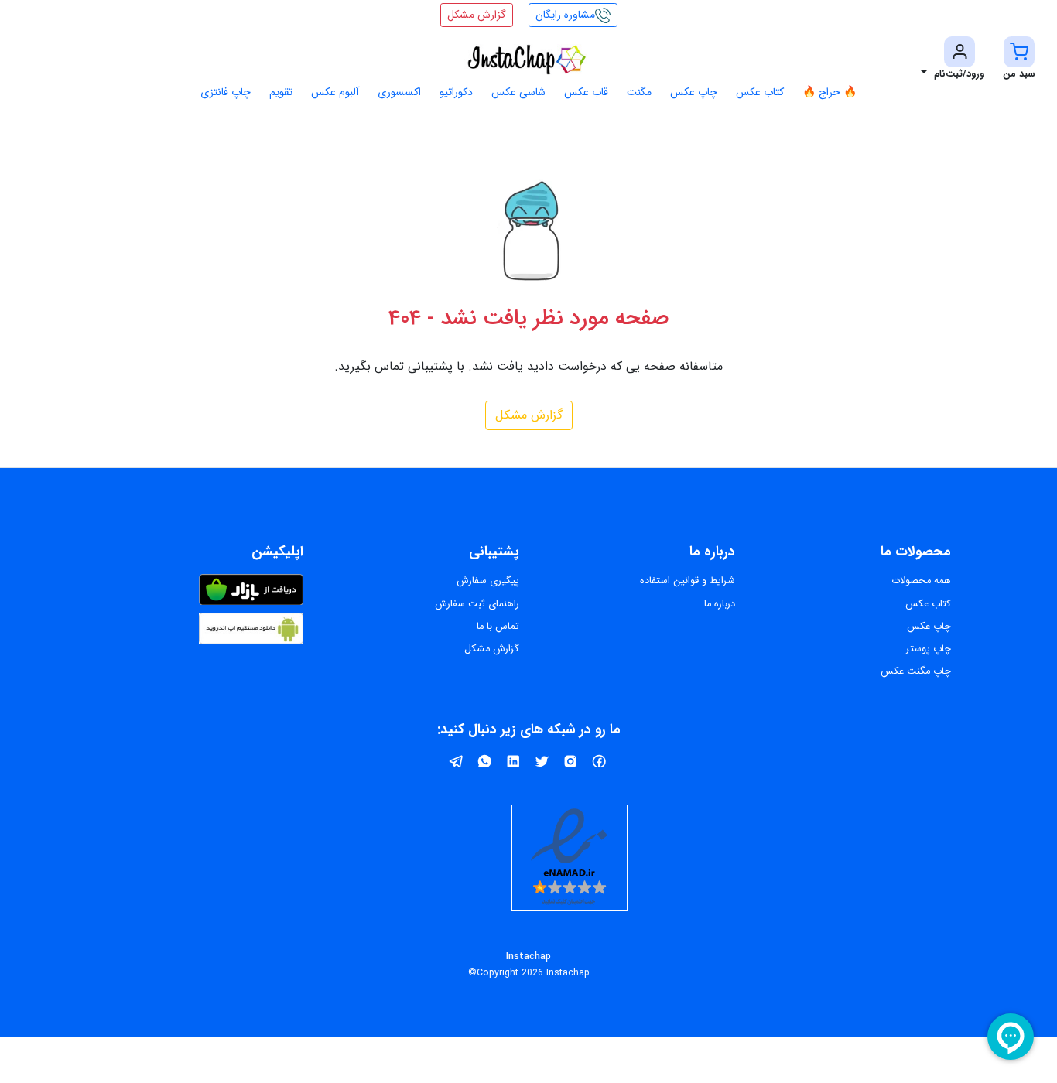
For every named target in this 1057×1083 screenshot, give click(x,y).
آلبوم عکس (335, 92)
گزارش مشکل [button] (476, 14)
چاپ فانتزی (225, 92)
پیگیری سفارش (488, 581)
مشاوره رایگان (565, 14)
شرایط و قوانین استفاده (687, 581)
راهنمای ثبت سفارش (477, 604)
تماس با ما (498, 626)
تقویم (280, 92)
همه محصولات (921, 581)
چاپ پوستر (928, 649)
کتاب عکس (760, 92)
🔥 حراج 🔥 (829, 92)
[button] (1019, 59)
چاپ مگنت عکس (916, 671)
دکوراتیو (456, 92)
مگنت (639, 92)
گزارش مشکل (529, 415)
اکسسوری (399, 92)
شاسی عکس (518, 92)
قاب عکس (586, 92)
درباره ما (719, 604)
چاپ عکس (693, 92)
